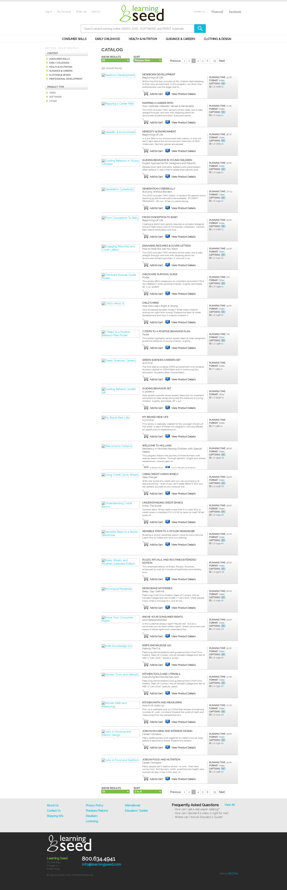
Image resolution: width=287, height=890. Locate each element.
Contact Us (199, 11)
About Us (53, 805)
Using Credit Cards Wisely (160, 476)
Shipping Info (55, 815)
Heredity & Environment (159, 133)
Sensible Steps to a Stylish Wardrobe (168, 531)
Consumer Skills (74, 38)
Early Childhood (107, 38)
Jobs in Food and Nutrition (161, 761)
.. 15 (213, 60)
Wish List (81, 11)
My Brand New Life (155, 418)
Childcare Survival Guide (159, 276)
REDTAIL (233, 873)
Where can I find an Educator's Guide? (199, 817)
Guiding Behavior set (156, 390)
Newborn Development (158, 76)
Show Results (111, 56)
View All (230, 804)
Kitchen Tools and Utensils (161, 675)
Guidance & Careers (180, 38)
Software (55, 96)
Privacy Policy (94, 805)
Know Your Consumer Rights (162, 618)
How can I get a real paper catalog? (197, 809)
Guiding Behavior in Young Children (169, 162)
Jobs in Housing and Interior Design (167, 732)
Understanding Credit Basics (162, 504)
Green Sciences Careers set (161, 361)
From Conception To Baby (160, 219)
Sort (137, 56)
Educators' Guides (136, 810)
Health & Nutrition (143, 38)
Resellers (92, 815)
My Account (64, 11)
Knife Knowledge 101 (156, 647)
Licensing (92, 821)
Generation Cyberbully (158, 190)
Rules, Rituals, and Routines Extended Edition (169, 561)
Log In (48, 11)
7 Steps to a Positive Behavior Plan (166, 333)
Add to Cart (156, 93)
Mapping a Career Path (168, 104)
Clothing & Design (217, 38)
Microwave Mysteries (157, 590)
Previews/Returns (97, 810)
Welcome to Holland (172, 448)
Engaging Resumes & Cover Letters (166, 247)
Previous (175, 60)
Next (222, 60)
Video (52, 92)
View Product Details (183, 93)
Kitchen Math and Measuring (162, 704)
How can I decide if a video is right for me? (202, 813)
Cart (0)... (96, 11)
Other (53, 101)
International (132, 805)
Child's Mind (160, 304)
